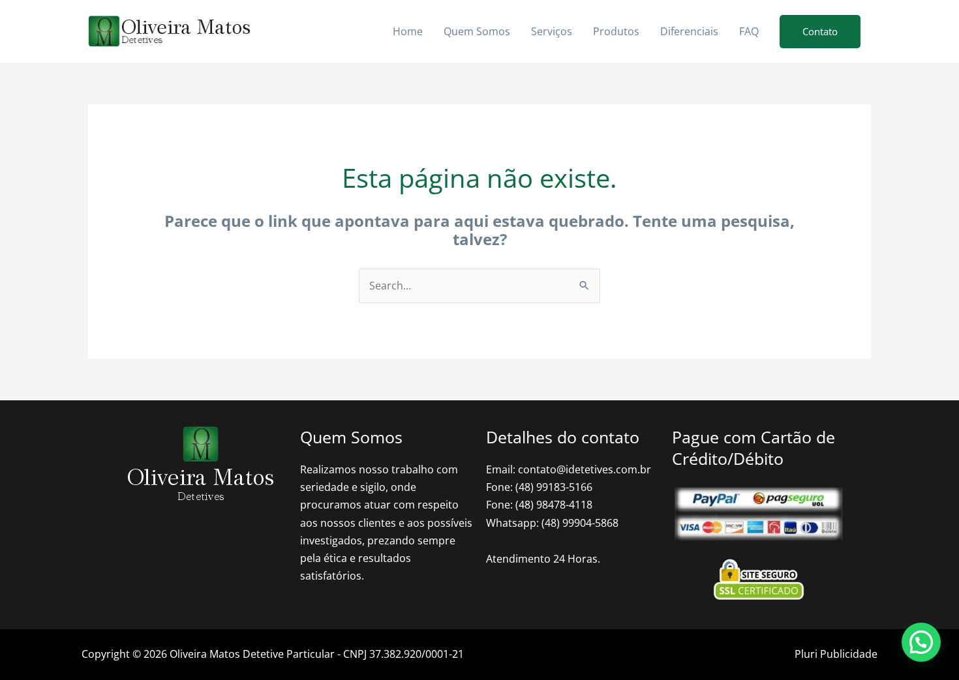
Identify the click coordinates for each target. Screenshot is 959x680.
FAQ (749, 31)
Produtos (616, 31)
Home (408, 31)
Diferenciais (689, 31)
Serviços (551, 31)
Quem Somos (477, 31)
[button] (820, 31)
